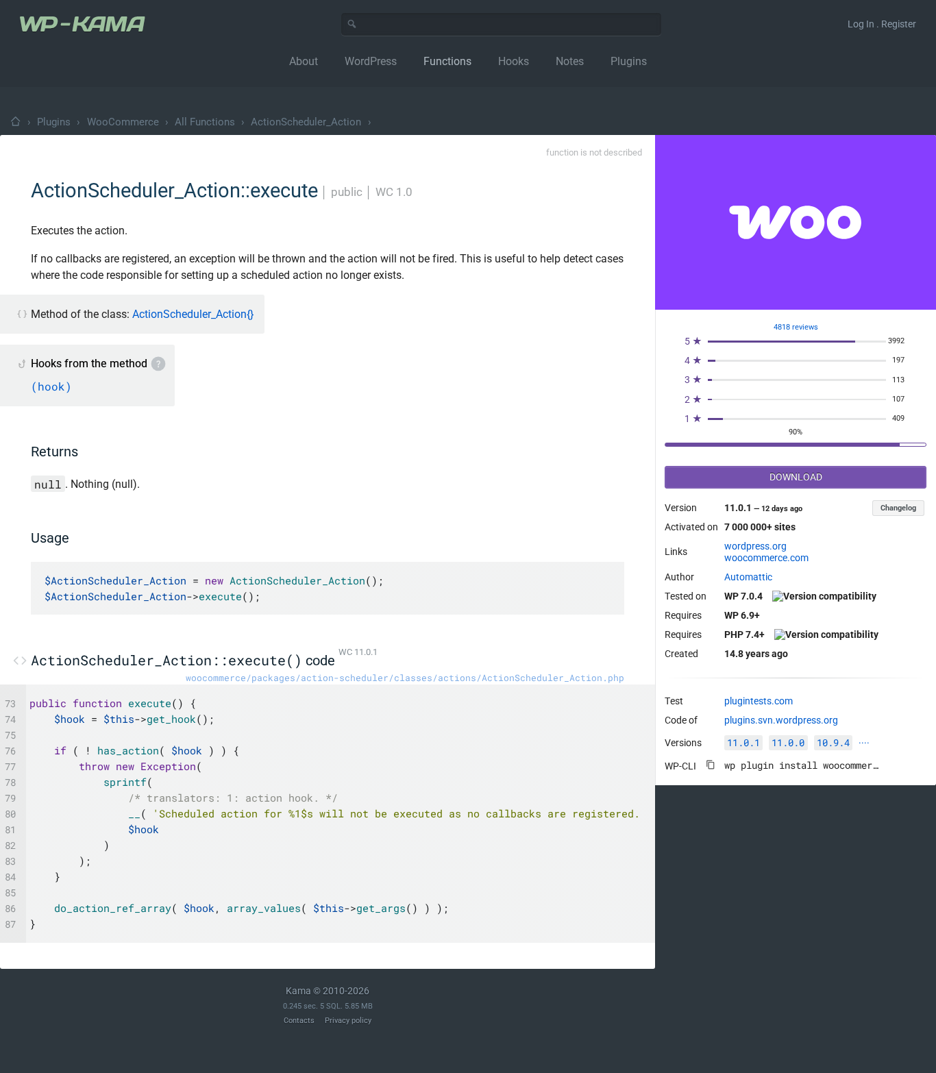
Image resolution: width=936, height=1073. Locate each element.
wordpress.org (755, 546)
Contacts (299, 1020)
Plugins (54, 122)
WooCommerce (123, 122)
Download (795, 476)
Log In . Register (882, 23)
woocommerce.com (766, 557)
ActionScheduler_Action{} (193, 314)
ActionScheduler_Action (306, 122)
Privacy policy (348, 1020)
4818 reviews (796, 327)
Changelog (898, 508)
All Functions (205, 122)
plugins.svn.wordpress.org (781, 720)
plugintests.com (758, 700)
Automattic (748, 576)
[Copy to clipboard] (710, 764)
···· (864, 742)
